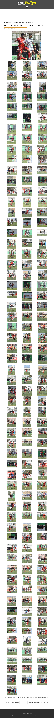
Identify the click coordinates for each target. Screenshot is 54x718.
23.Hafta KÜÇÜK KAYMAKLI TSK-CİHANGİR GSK (38, 702)
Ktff (38, 697)
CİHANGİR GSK (27, 697)
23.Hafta (21, 697)
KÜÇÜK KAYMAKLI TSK (43, 697)
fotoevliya (32, 697)
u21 (49, 697)
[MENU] (27, 7)
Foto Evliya (14, 28)
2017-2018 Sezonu (8, 697)
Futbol (14, 697)
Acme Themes (41, 715)
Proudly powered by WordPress (16, 715)
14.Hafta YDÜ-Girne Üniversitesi (12, 702)
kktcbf (36, 697)
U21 (16, 697)
